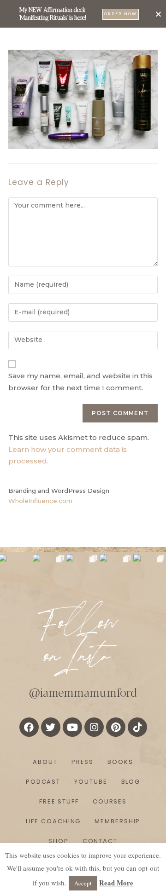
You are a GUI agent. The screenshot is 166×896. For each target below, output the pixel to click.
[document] (83, 448)
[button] (158, 14)
